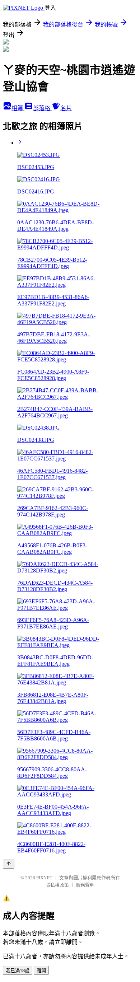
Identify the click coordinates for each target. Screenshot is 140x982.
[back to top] (8, 864)
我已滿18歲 (17, 970)
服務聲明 (85, 885)
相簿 (17, 108)
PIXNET (44, 877)
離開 (41, 970)
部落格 (42, 108)
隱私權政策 (57, 885)
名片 (66, 108)
